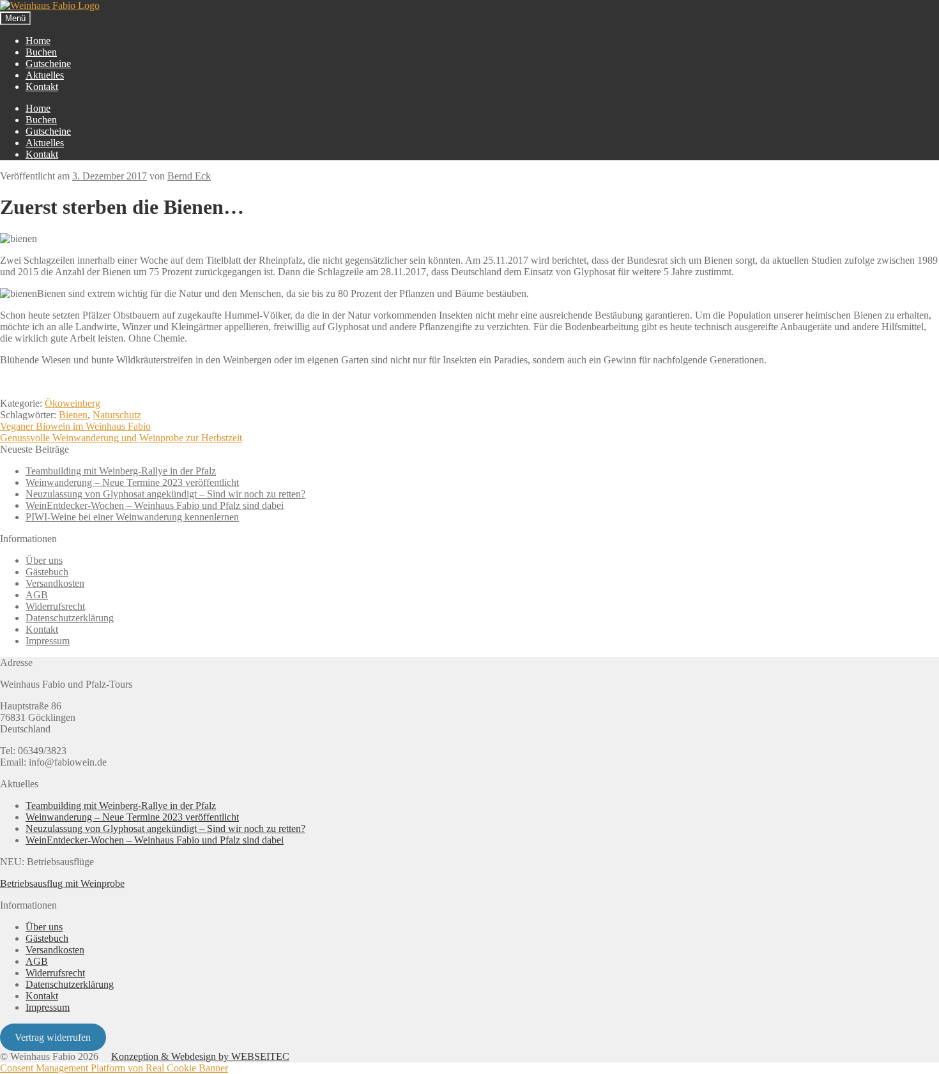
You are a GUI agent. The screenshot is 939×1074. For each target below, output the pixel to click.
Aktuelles (45, 75)
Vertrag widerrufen (53, 1037)
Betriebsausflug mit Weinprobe (62, 883)
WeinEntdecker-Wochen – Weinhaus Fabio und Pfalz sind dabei (155, 505)
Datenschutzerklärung (70, 617)
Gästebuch (47, 571)
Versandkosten (55, 583)
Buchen (41, 52)
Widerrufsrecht (55, 606)
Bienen (73, 414)
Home (38, 40)
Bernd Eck (189, 175)
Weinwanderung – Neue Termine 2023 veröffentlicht (132, 482)
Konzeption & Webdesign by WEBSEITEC (200, 1056)
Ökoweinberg (72, 403)
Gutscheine (48, 63)
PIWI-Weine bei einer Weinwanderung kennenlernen (132, 516)
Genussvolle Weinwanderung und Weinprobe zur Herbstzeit (121, 437)
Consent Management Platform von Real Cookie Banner (114, 1068)
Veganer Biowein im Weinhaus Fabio (75, 426)
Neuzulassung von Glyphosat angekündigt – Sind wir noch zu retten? (165, 493)
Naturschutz (117, 414)
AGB (37, 594)
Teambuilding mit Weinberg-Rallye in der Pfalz (121, 470)
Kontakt (42, 86)
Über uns (44, 560)
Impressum (48, 640)
